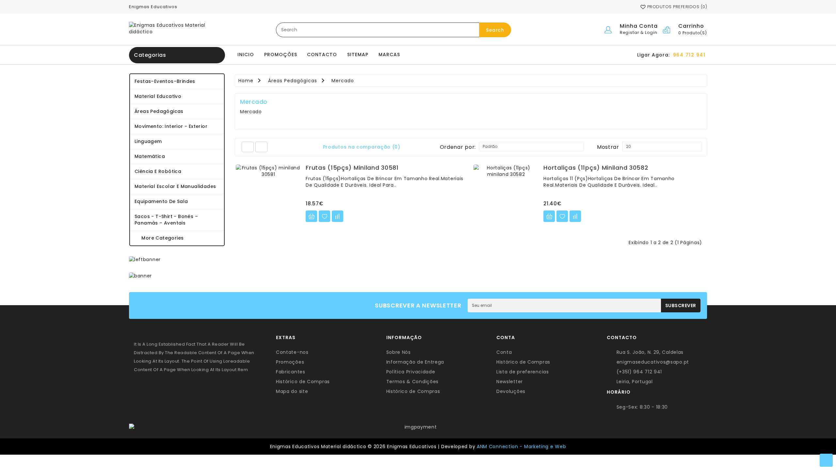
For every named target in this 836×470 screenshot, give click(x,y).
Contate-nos (292, 352)
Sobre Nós (398, 352)
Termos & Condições (412, 381)
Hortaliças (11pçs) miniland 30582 (595, 168)
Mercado (342, 80)
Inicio (245, 54)
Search (495, 30)
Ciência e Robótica (158, 171)
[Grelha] (261, 147)
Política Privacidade (410, 371)
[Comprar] (311, 216)
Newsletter (509, 381)
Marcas (389, 54)
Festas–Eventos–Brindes (165, 81)
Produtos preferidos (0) (676, 7)
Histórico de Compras (303, 381)
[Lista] (248, 147)
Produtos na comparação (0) (361, 147)
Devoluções (510, 391)
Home (245, 80)
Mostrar (608, 147)
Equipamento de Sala (161, 201)
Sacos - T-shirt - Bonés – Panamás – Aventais (166, 219)
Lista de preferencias (522, 371)
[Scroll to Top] (826, 460)
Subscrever (680, 305)
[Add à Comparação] (337, 216)
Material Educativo (158, 96)
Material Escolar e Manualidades (175, 186)
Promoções (280, 54)
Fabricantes (290, 371)
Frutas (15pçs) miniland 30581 (352, 168)
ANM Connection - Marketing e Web (521, 446)
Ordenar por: (458, 147)
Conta (504, 352)
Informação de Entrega (415, 362)
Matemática (150, 156)
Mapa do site (292, 391)
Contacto (322, 54)
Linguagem (148, 141)
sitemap (357, 54)
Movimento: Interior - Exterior (171, 126)
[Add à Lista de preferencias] (324, 216)
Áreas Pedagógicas (159, 111)
